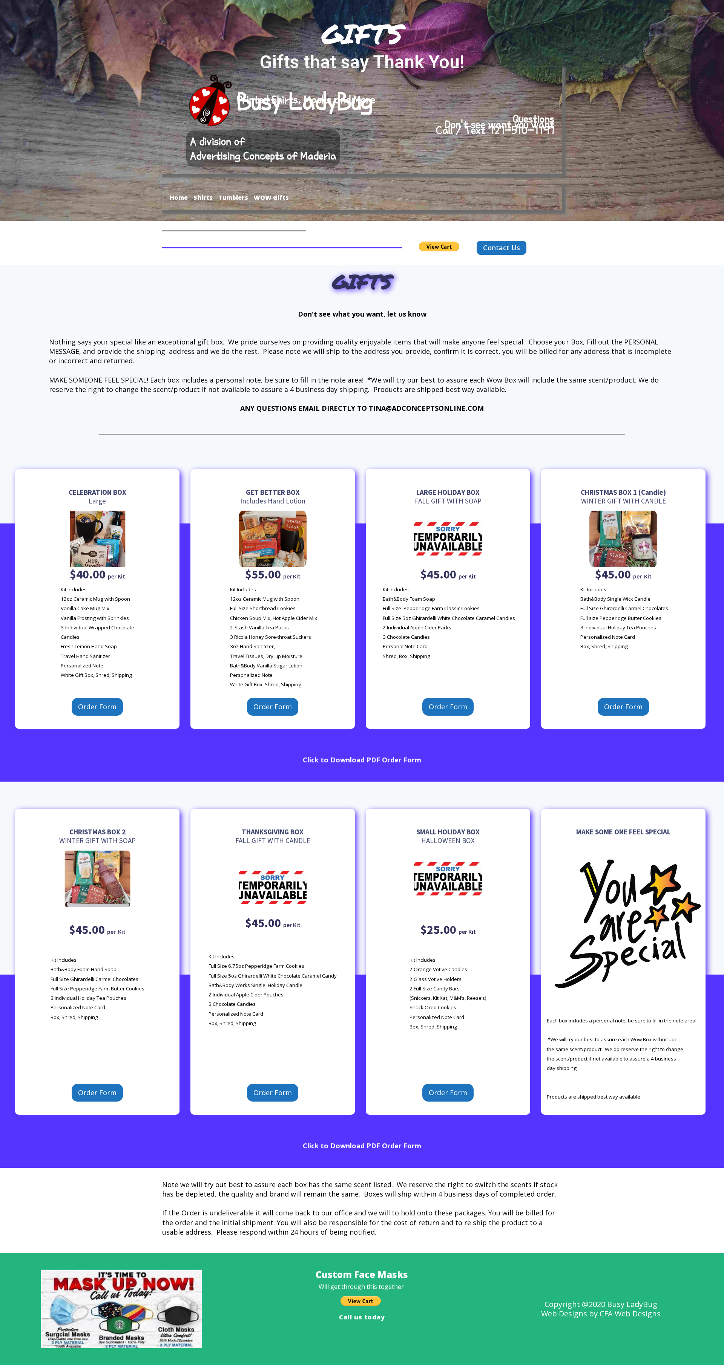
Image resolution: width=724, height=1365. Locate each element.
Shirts (203, 197)
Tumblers (233, 197)
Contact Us (501, 247)
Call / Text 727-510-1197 (495, 130)
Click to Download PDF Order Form (362, 759)
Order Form (97, 706)
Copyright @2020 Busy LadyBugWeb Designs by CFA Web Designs (601, 1309)
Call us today (362, 1317)
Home (179, 197)
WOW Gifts (271, 197)
